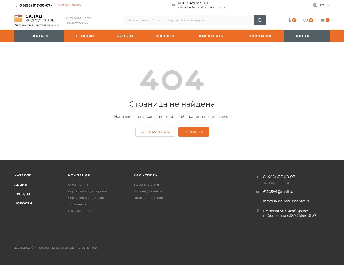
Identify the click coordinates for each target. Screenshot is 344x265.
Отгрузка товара (81, 211)
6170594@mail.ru (193, 3)
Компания (79, 175)
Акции (21, 184)
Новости (23, 203)
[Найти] (260, 20)
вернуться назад (155, 131)
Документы (77, 204)
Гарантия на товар (148, 197)
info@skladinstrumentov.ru (201, 7)
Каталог (22, 175)
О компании (78, 184)
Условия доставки (148, 191)
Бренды (22, 194)
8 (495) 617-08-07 (279, 177)
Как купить (145, 175)
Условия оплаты (146, 184)
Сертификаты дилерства (87, 191)
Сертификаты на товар (86, 197)
